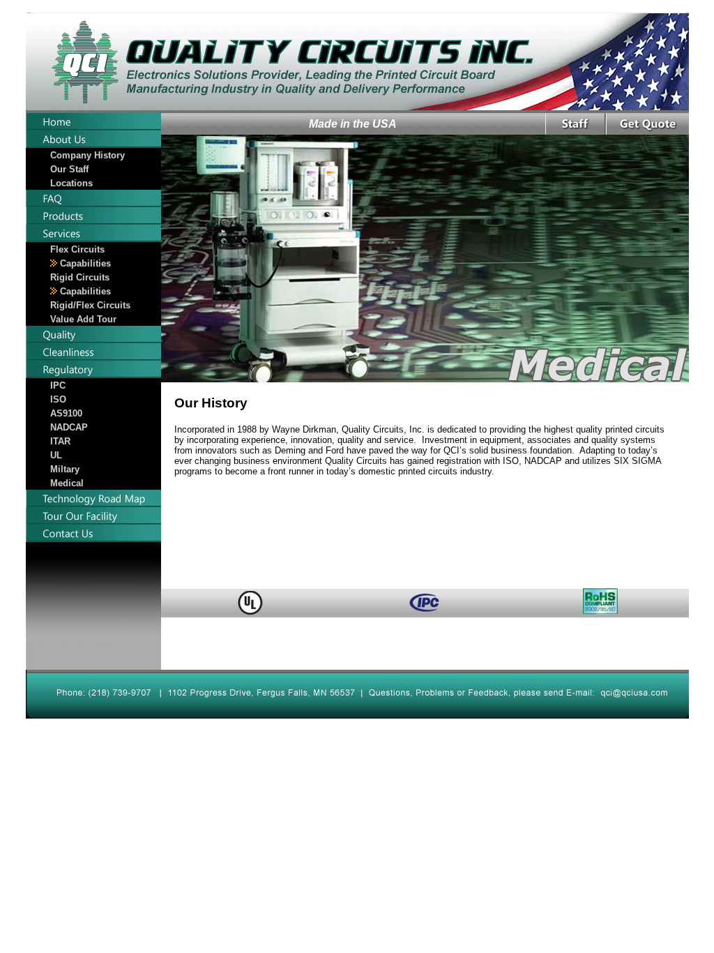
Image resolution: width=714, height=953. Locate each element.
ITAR (60, 441)
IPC (58, 385)
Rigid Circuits (79, 277)
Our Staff (69, 169)
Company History (87, 155)
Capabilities (84, 263)
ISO (58, 399)
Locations (71, 183)
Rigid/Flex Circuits (90, 305)
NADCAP (69, 427)
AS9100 (66, 413)
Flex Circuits (77, 249)
